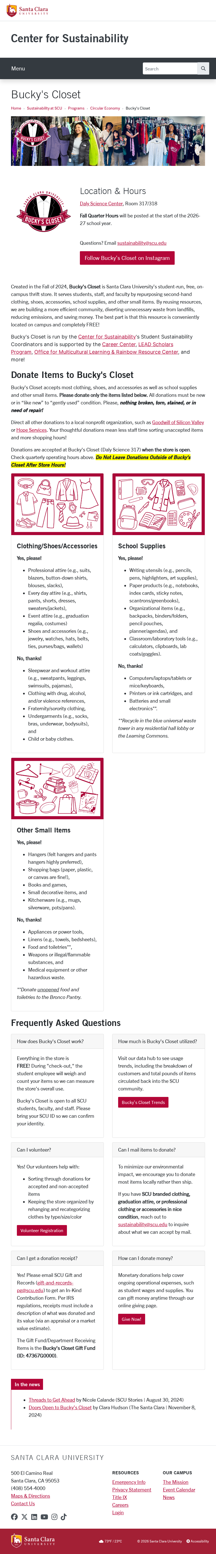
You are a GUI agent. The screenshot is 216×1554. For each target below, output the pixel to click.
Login (118, 1512)
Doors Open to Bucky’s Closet (60, 1407)
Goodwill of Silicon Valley (178, 422)
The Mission (175, 1482)
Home (16, 108)
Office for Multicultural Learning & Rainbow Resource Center (106, 352)
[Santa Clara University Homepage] (27, 15)
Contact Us (23, 1503)
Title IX (119, 1497)
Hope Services (31, 430)
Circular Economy (105, 108)
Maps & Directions (30, 1496)
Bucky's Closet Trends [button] (143, 1102)
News (169, 1497)
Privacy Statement (131, 1489)
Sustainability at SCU (44, 108)
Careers (120, 1505)
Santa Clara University (57, 1457)
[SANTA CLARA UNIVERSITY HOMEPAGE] (33, 1541)
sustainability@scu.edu (141, 243)
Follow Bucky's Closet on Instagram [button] (127, 258)
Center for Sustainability (70, 38)
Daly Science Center (101, 203)
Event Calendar (179, 1489)
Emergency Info (128, 1482)
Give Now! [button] (131, 1319)
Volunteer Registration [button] (42, 1230)
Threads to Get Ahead (52, 1399)
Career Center (119, 344)
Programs (76, 108)
